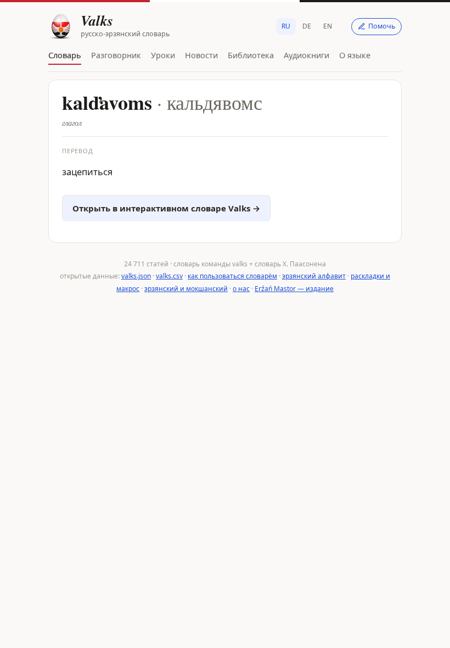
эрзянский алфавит (314, 276)
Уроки (163, 54)
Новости (201, 54)
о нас (241, 288)
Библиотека (251, 54)
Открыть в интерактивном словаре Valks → (166, 208)
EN (327, 26)
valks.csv (169, 276)
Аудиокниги (306, 54)
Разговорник (116, 54)
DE (306, 26)
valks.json (136, 276)
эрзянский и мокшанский (186, 288)
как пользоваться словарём (232, 276)
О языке (354, 54)
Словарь (64, 54)
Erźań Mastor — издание (294, 288)
